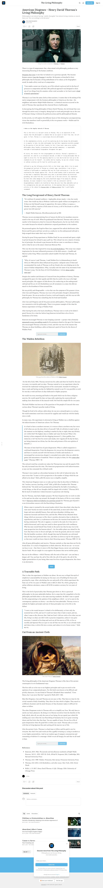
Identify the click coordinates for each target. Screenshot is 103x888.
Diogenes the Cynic (28, 75)
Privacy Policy (63, 870)
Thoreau (56, 64)
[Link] (20, 195)
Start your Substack (47, 880)
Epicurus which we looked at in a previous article (43, 501)
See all (25, 852)
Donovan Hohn (45, 187)
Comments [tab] (26, 793)
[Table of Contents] (2, 444)
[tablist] (29, 793)
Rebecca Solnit (56, 187)
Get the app (59, 880)
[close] (67, 843)
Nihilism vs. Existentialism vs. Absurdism (38, 818)
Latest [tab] (28, 813)
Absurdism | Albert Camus (32, 829)
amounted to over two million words (34, 322)
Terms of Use (59, 868)
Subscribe (90, 3)
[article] (51, 821)
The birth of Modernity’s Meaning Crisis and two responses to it (39, 820)
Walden (62, 64)
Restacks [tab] (32, 793)
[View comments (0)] (29, 26)
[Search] (79, 3)
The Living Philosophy (31, 21)
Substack (43, 884)
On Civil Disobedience (58, 249)
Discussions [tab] (35, 813)
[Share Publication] (83, 3)
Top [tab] (24, 813)
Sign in (98, 3)
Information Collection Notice (51, 870)
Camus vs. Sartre (28, 841)
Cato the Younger (39, 77)
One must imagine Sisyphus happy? (32, 831)
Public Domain (62, 377)
